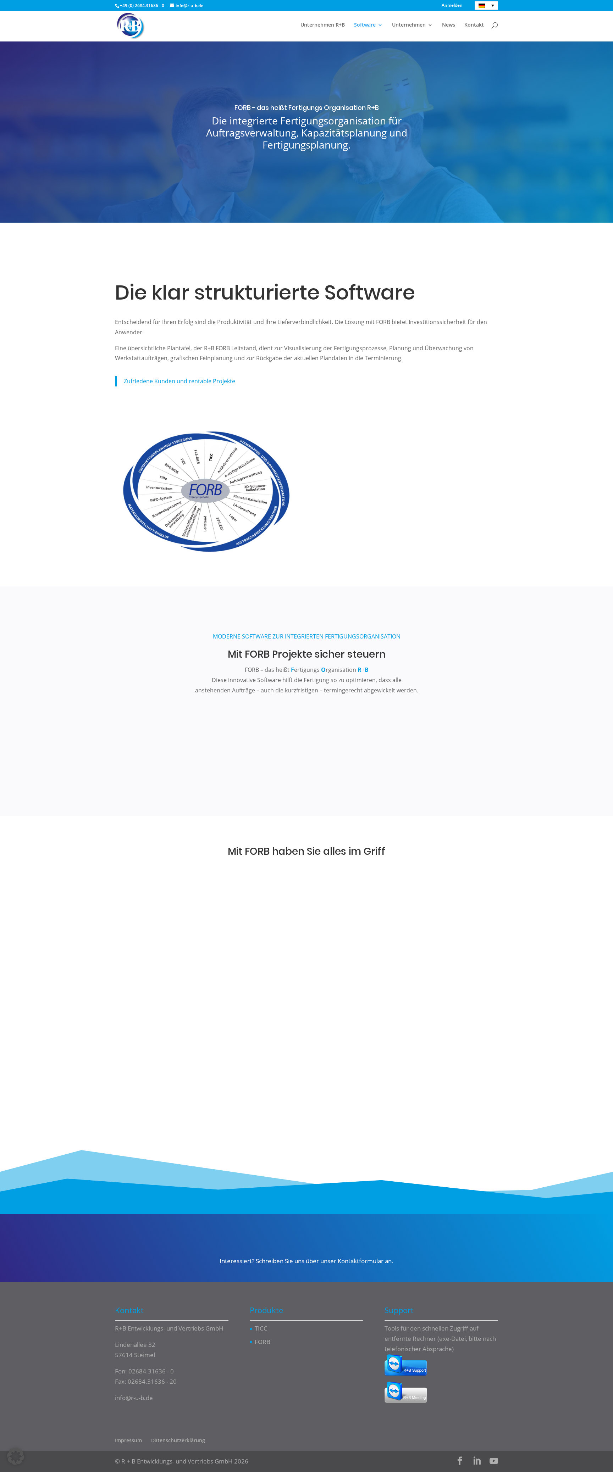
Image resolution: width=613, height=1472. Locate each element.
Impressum (128, 1440)
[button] (15, 1456)
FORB (262, 1341)
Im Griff (365, 222)
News (448, 25)
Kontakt (474, 25)
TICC (261, 1328)
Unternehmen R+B (322, 25)
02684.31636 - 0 (151, 1371)
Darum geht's (253, 221)
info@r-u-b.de (134, 1397)
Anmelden (452, 5)
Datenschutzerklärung (178, 1440)
